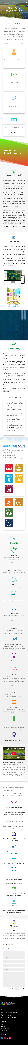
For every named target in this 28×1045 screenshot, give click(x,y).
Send (22, 988)
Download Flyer (9, 944)
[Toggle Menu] (14, 2)
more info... (14, 63)
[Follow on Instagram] (10, 1038)
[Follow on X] (7, 1038)
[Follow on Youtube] (5, 1038)
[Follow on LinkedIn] (2, 1038)
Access (24, 2)
